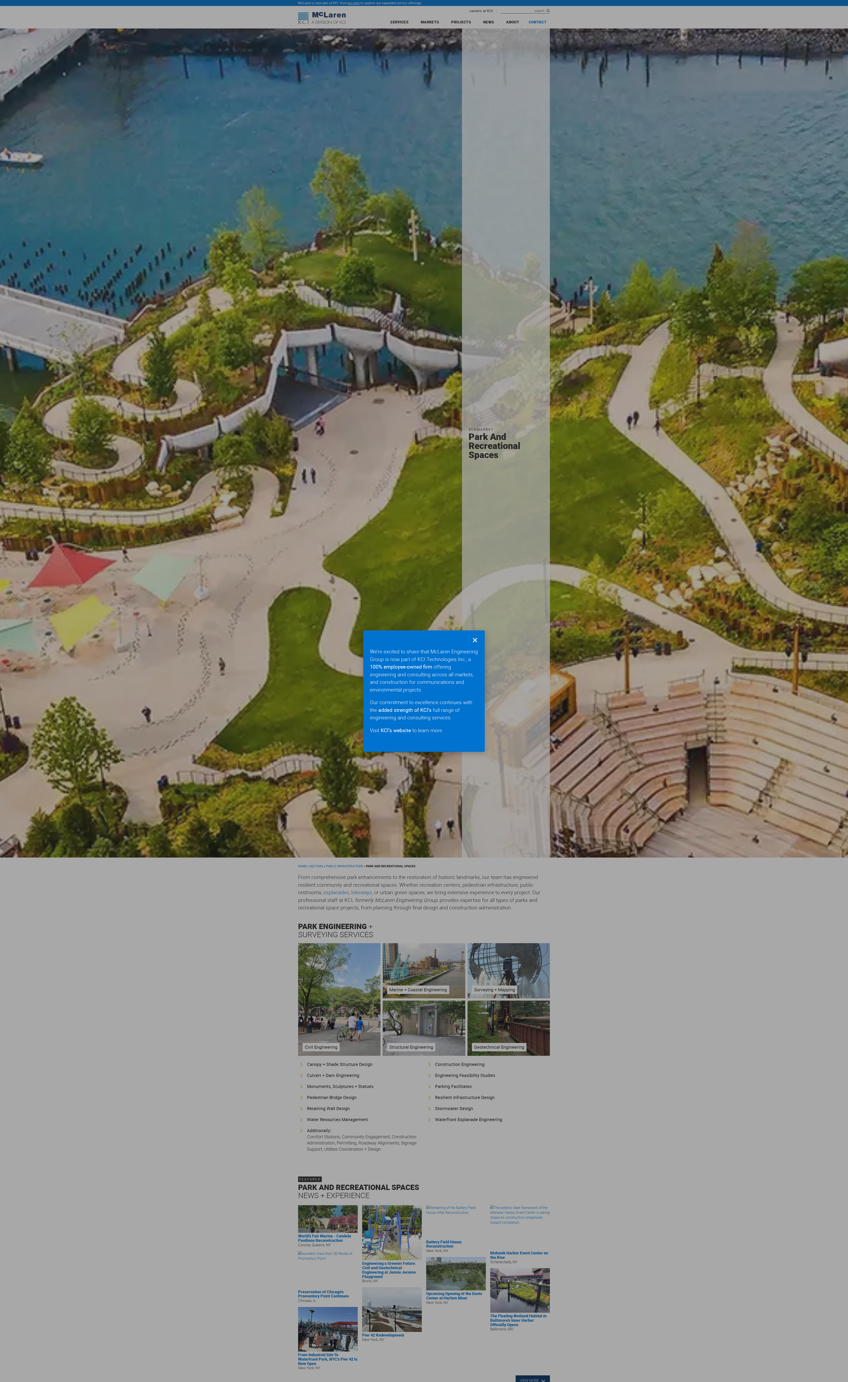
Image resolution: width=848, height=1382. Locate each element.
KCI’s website (396, 730)
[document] (424, 691)
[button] (475, 640)
